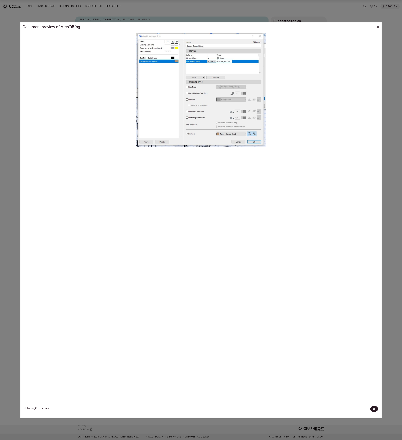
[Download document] (374, 409)
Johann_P (30, 408)
